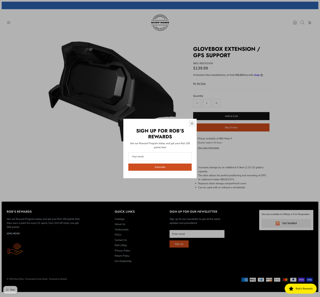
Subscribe (160, 167)
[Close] (192, 123)
